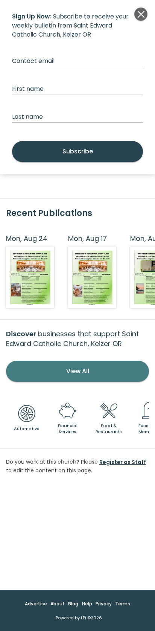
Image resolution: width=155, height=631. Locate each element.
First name (28, 88)
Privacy (104, 603)
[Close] (140, 14)
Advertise (36, 603)
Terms (122, 603)
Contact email (33, 61)
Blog (73, 603)
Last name (27, 116)
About (57, 603)
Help (87, 603)
